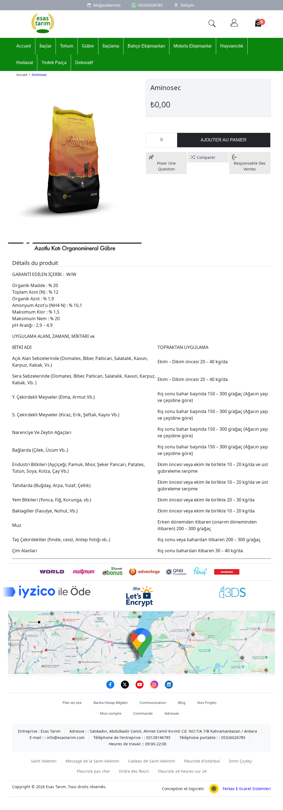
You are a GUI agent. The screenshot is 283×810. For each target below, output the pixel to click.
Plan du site (72, 702)
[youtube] (140, 687)
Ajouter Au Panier (224, 140)
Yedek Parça (54, 62)
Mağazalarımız (107, 5)
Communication (153, 702)
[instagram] (155, 687)
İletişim (187, 5)
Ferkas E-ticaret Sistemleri (245, 788)
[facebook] (111, 687)
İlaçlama (111, 46)
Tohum (66, 46)
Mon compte (110, 713)
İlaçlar (45, 46)
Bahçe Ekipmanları (146, 46)
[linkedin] (168, 687)
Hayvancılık (231, 46)
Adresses (171, 713)
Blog (181, 702)
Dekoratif (84, 62)
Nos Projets (206, 702)
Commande (143, 713)
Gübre (88, 46)
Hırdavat (24, 62)
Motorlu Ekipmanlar (193, 46)
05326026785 (150, 5)
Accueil (23, 46)
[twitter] (125, 687)
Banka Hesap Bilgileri (110, 702)
